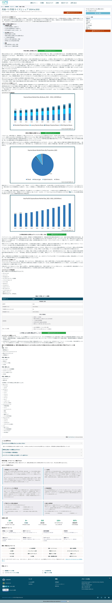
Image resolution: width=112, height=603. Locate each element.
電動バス (71, 192)
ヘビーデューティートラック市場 (12, 572)
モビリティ (12, 6)
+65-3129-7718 (87, 587)
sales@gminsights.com (88, 589)
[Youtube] (109, 597)
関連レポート (89, 29)
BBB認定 (26, 522)
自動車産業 (7, 6)
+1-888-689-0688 (88, 584)
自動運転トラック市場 (9, 570)
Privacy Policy (63, 601)
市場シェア (88, 20)
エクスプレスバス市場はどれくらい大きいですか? (14, 443)
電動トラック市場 (48, 572)
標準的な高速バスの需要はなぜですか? (11, 449)
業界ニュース (89, 23)
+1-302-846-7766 (87, 586)
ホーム (2, 6)
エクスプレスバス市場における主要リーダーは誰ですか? (15, 455)
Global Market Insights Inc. (7, 597)
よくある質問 (89, 25)
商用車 (17, 6)
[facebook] (105, 597)
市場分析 (88, 18)
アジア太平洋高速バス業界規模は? (10, 452)
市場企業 (88, 22)
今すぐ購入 (98, 13)
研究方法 (88, 27)
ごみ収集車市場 (47, 570)
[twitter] (101, 597)
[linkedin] (98, 597)
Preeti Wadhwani (71, 437)
